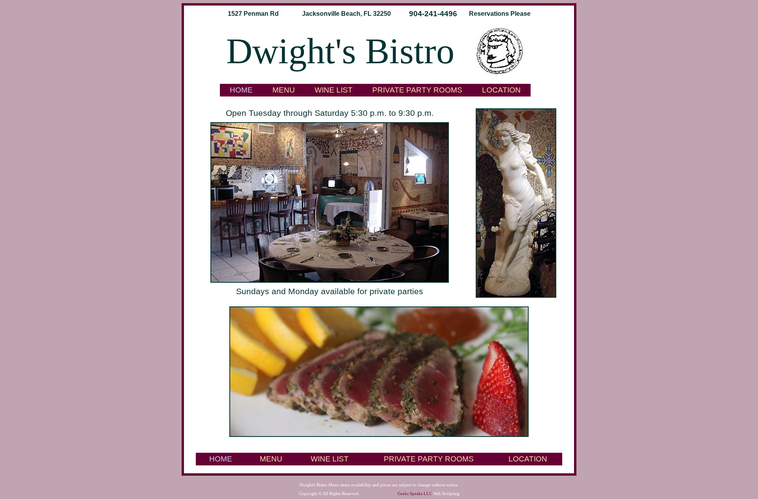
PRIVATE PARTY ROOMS (417, 90)
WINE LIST (333, 90)
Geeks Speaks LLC (415, 493)
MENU (284, 90)
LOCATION (501, 90)
